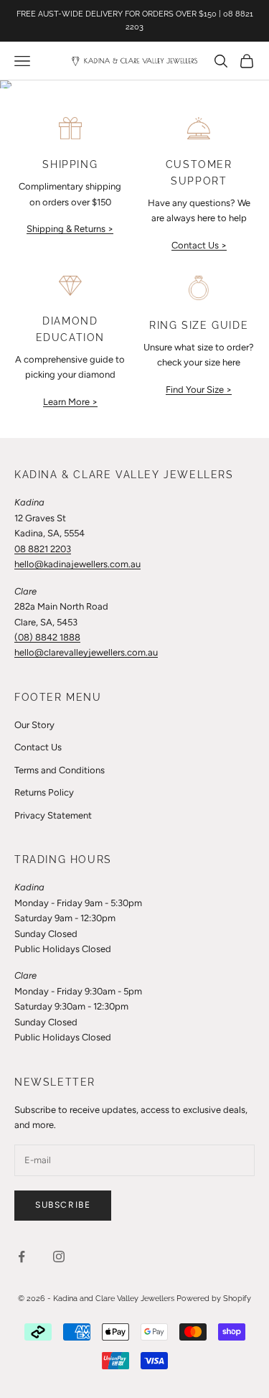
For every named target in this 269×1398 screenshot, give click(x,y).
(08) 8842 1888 (47, 637)
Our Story (34, 724)
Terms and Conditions (59, 770)
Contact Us (38, 747)
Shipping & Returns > (70, 228)
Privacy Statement (53, 815)
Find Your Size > (199, 389)
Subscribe (62, 1205)
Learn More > (70, 401)
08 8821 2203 (42, 549)
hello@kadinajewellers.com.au (77, 564)
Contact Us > (199, 245)
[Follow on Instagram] (59, 1256)
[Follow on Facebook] (21, 1256)
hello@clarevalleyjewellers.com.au (86, 652)
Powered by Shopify (213, 1298)
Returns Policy (44, 792)
